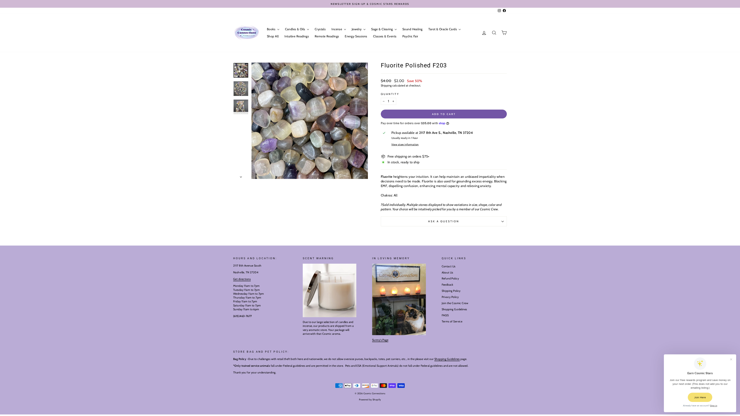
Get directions (242, 279)
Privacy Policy (450, 297)
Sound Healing (412, 29)
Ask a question (443, 221)
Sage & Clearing (382, 29)
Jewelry (357, 29)
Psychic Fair (410, 36)
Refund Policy (450, 278)
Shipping (386, 85)
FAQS (445, 315)
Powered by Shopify (370, 399)
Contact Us (449, 266)
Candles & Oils (295, 29)
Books (271, 29)
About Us (447, 272)
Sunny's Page (380, 340)
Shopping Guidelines (454, 309)
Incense (337, 29)
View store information (405, 144)
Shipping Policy (451, 291)
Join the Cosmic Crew (455, 303)
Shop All (273, 36)
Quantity (390, 94)
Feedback (447, 284)
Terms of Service (452, 321)
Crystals (320, 29)
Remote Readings (327, 36)
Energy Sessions (356, 36)
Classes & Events (385, 36)
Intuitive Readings (296, 36)
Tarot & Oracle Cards (443, 29)
